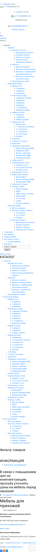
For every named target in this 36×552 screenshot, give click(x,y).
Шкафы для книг (18, 122)
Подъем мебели (14, 242)
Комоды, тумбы (18, 186)
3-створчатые (21, 131)
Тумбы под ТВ (17, 160)
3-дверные (20, 91)
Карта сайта (5, 528)
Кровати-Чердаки (23, 227)
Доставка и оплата (11, 239)
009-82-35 (28, 543)
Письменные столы (19, 172)
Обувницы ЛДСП (22, 151)
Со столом (20, 215)
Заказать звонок (18, 29)
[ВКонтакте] (1, 551)
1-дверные (20, 115)
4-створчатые (21, 134)
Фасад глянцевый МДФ (25, 148)
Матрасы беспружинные (25, 69)
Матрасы (15, 64)
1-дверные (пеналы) (24, 98)
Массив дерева (22, 189)
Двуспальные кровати (25, 52)
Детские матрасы (23, 67)
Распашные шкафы (19, 96)
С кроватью (20, 213)
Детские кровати (19, 220)
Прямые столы (22, 165)
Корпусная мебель (15, 84)
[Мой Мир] (7, 551)
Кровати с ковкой (23, 57)
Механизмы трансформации (15, 465)
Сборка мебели (10, 237)
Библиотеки (21, 124)
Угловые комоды (22, 203)
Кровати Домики (22, 225)
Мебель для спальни (20, 175)
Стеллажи (16, 139)
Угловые (19, 136)
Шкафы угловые (18, 112)
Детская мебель (14, 206)
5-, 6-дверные (21, 108)
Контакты (8, 244)
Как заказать (9, 234)
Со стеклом (20, 198)
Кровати (11, 48)
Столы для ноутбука (24, 167)
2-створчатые (21, 129)
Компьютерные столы (20, 163)
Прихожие (16, 143)
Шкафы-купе (17, 86)
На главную (7, 495)
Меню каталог (5, 254)
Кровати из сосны (19, 50)
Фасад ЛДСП (21, 177)
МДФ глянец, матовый (25, 194)
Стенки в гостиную (19, 141)
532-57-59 (12, 543)
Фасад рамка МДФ (23, 155)
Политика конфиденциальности (12, 524)
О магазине (8, 232)
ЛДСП (18, 191)
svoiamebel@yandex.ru (19, 26)
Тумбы (18, 201)
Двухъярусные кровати (25, 222)
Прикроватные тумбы (20, 81)
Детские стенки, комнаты (22, 210)
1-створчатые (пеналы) (25, 127)
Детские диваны (18, 208)
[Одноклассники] (4, 551)
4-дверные (20, 93)
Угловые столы (22, 170)
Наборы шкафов (22, 119)
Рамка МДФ (20, 196)
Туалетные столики (20, 184)
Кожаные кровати (23, 55)
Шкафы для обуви (23, 158)
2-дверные (20, 88)
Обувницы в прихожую (21, 146)
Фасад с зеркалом (23, 153)
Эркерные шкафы (23, 110)
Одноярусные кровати (25, 230)
